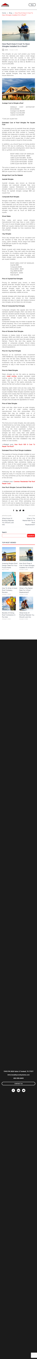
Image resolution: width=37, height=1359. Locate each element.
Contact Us (18, 1083)
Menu (32, 4)
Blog (11, 13)
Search (31, 536)
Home (4, 13)
